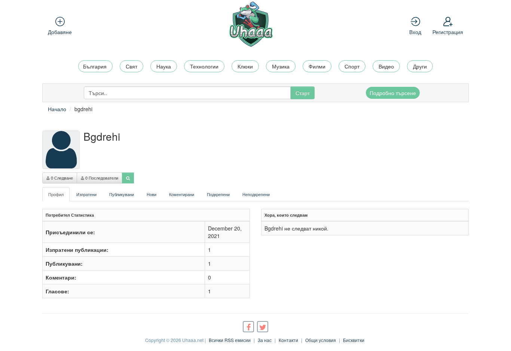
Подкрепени (218, 194)
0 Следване (61, 178)
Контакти (288, 340)
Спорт (352, 66)
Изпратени (86, 194)
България (95, 66)
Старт (303, 93)
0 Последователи (101, 178)
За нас (265, 340)
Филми (317, 66)
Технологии (204, 66)
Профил (56, 194)
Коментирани (181, 194)
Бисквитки (353, 340)
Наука (163, 66)
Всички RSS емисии (230, 340)
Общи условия (320, 340)
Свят (131, 66)
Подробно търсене (393, 93)
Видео (386, 66)
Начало (57, 109)
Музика (281, 66)
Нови (151, 194)
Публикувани (121, 194)
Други (420, 66)
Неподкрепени (256, 194)
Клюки (245, 66)
